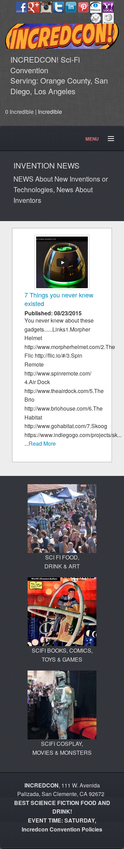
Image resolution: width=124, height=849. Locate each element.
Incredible (50, 112)
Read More (42, 443)
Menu (108, 139)
